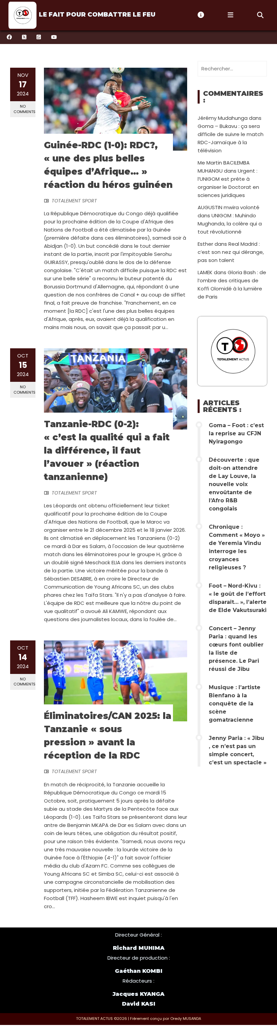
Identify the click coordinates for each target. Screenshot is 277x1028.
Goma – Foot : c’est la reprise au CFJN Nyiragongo (236, 433)
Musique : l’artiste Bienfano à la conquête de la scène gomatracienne (234, 703)
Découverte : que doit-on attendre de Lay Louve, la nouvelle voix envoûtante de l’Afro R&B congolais (234, 484)
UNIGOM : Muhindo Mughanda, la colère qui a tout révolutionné (230, 223)
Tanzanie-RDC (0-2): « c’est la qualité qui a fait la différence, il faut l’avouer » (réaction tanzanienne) (107, 450)
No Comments (24, 109)
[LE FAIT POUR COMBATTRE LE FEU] (21, 15)
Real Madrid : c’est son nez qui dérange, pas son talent (231, 252)
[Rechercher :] (232, 68)
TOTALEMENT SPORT (74, 200)
